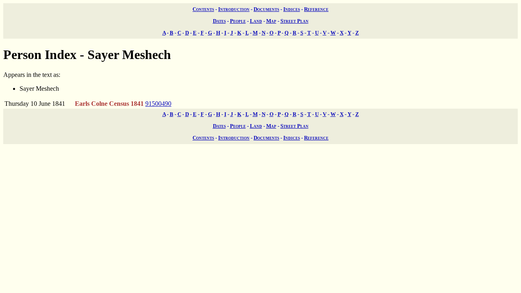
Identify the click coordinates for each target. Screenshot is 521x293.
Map (271, 21)
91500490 (158, 103)
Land (256, 21)
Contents (203, 9)
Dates (219, 21)
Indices (291, 9)
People (238, 21)
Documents (266, 9)
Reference (316, 9)
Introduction (234, 9)
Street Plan (294, 21)
